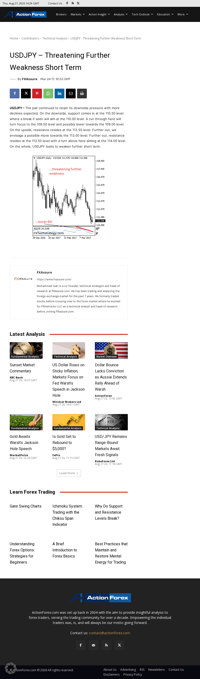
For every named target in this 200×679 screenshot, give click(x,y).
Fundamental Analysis (25, 356)
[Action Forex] (25, 14)
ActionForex (103, 395)
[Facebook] (67, 3)
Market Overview (106, 356)
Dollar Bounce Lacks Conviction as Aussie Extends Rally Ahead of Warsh (111, 377)
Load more (67, 473)
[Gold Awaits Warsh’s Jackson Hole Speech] (26, 422)
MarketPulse (19, 455)
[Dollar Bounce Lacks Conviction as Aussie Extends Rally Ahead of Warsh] (111, 350)
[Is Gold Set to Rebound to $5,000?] (68, 422)
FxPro (56, 455)
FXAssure (29, 79)
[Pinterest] (37, 93)
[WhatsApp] (48, 93)
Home (14, 38)
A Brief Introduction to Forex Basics (64, 550)
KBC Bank (16, 377)
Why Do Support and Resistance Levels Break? (108, 512)
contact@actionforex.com (109, 633)
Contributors (30, 38)
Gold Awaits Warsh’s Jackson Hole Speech (24, 442)
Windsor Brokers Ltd (66, 402)
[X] (78, 3)
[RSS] (73, 3)
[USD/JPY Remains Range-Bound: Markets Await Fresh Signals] (111, 422)
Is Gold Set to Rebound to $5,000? (64, 442)
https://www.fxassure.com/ (54, 279)
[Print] (82, 93)
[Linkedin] (59, 93)
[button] (10, 668)
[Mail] (93, 645)
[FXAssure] (14, 79)
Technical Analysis (54, 38)
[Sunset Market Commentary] (26, 350)
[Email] (71, 93)
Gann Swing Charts (25, 506)
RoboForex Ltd (105, 461)
